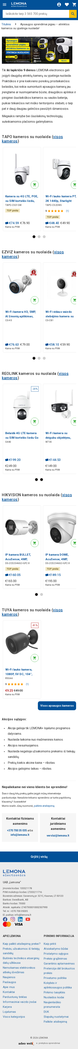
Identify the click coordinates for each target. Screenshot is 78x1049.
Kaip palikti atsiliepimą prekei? (22, 944)
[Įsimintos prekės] (67, 4)
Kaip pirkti (50, 944)
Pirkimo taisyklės (54, 992)
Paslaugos (9, 982)
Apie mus (9, 987)
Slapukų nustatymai (56, 1016)
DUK (46, 1011)
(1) (67, 211)
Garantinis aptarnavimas (59, 963)
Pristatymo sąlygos (56, 953)
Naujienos (9, 977)
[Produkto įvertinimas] (56, 211)
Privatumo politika (55, 978)
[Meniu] (4, 4)
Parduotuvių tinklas (15, 997)
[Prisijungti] (59, 4)
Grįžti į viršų (39, 857)
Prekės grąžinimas (55, 958)
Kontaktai (9, 992)
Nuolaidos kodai (54, 997)
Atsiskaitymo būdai (56, 948)
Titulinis (6, 24)
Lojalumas (9, 1011)
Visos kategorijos (14, 1016)
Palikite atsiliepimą (55, 1021)
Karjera (7, 1007)
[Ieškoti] (73, 14)
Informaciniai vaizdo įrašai (19, 1002)
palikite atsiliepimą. (44, 805)
